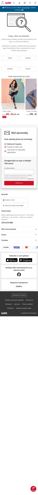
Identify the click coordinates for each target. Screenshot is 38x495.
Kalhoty (28, 58)
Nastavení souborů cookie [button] (23, 308)
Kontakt (4, 194)
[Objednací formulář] (24, 3)
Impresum (17, 304)
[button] (2, 3)
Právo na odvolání (27, 304)
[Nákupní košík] (35, 3)
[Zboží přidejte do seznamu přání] (22, 80)
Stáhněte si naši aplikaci (19, 256)
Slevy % (28, 69)
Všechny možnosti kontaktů (14, 205)
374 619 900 (7, 222)
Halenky (10, 69)
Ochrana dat (29, 300)
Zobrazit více (30, 178)
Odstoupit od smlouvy (19, 295)
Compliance (10, 308)
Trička (10, 58)
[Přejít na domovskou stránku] (8, 3)
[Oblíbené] (30, 3)
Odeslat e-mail (12, 200)
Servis (3, 235)
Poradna (4, 240)
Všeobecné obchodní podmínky (14, 300)
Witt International (8, 229)
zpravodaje (25, 8)
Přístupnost (8, 304)
